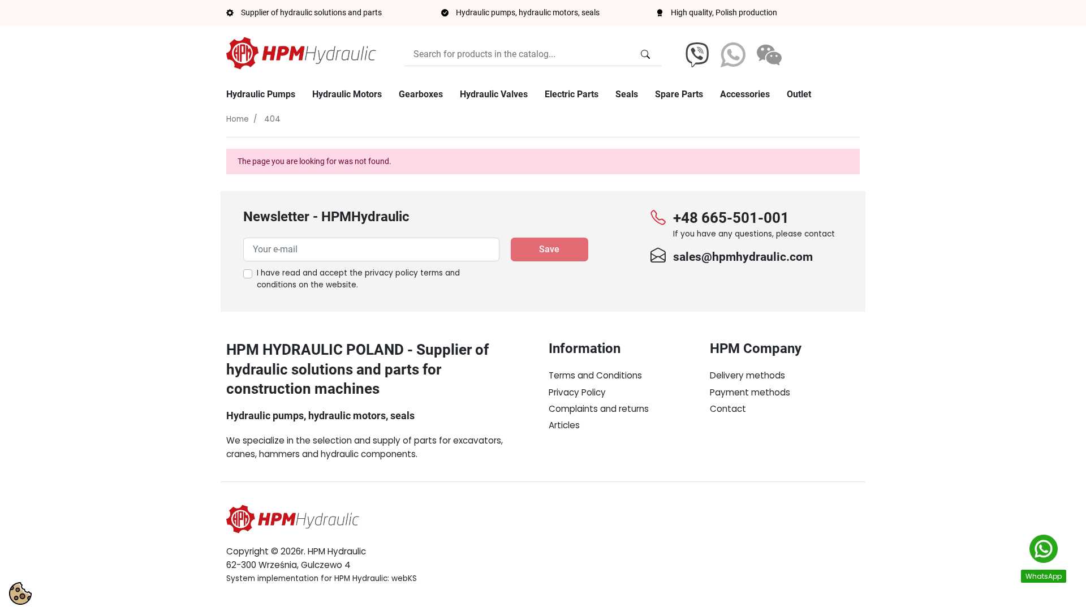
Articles (564, 425)
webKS (404, 578)
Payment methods (750, 392)
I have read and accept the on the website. (358, 279)
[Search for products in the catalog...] (645, 54)
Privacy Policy (577, 392)
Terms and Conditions (595, 375)
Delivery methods (747, 375)
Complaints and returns (599, 409)
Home (237, 119)
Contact (728, 409)
